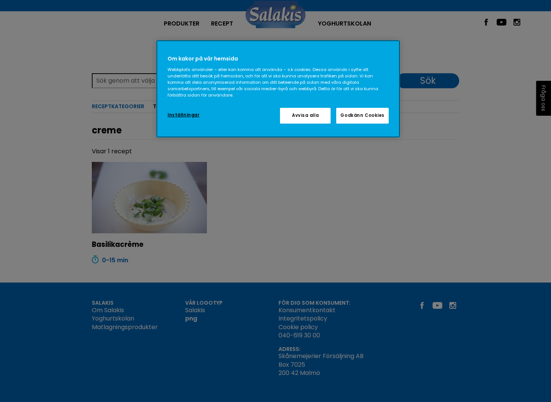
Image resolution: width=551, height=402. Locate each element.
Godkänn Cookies (362, 115)
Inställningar (183, 115)
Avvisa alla (305, 115)
